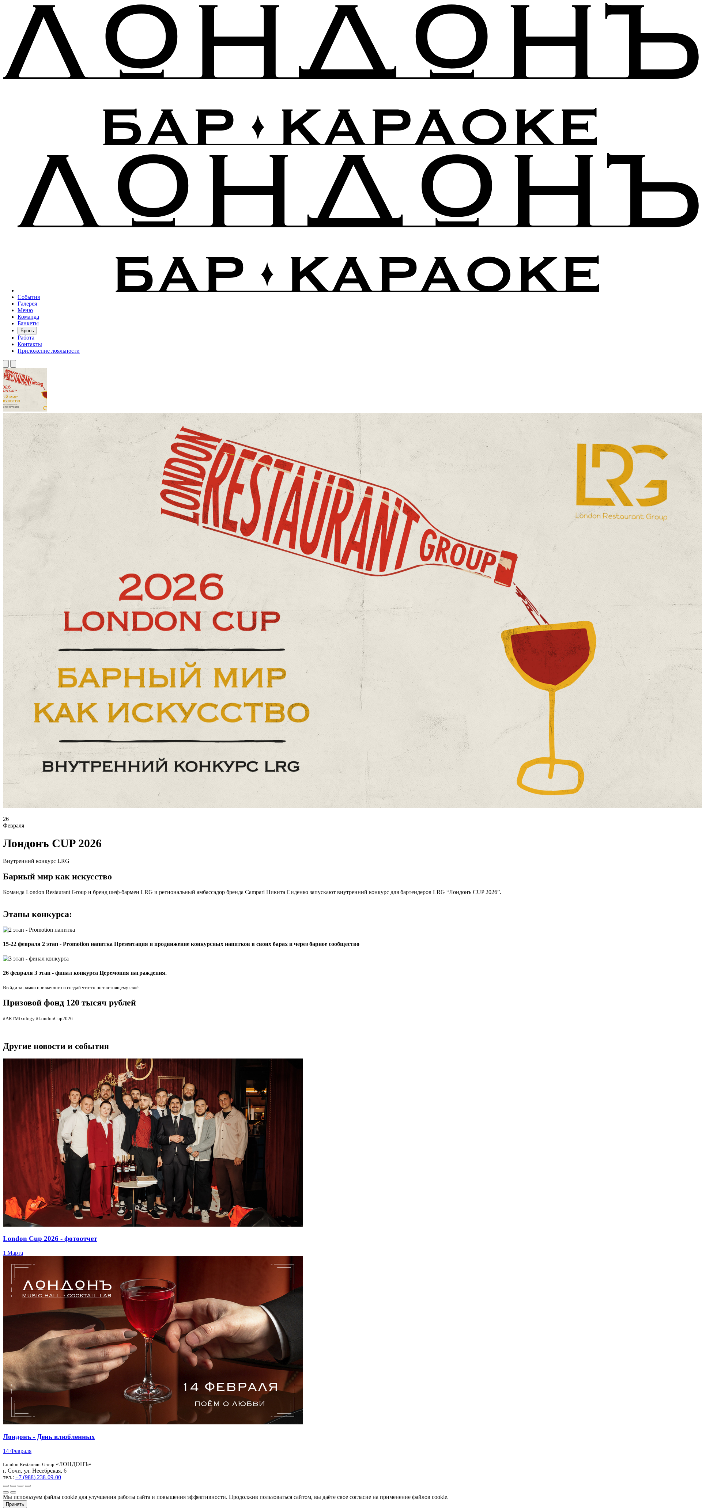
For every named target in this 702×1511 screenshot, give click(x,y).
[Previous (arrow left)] (6, 1492)
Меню (25, 310)
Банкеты (28, 323)
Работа (26, 337)
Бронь (27, 330)
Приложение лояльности (49, 351)
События (29, 297)
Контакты (30, 344)
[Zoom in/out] (28, 1486)
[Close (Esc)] (6, 1486)
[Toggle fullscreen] (20, 1486)
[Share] (13, 1486)
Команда (28, 317)
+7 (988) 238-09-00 (38, 1477)
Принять (15, 1504)
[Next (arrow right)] (13, 1492)
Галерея (27, 303)
